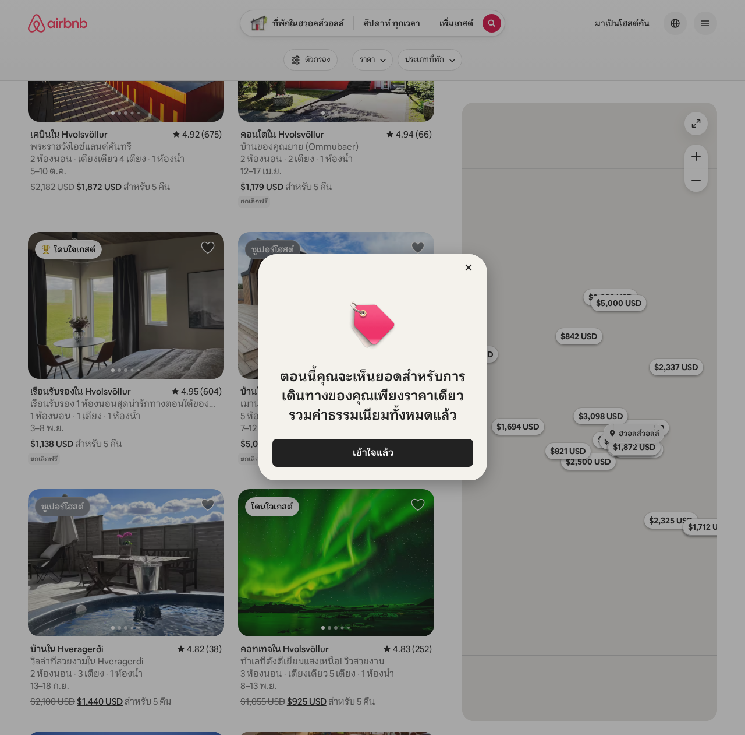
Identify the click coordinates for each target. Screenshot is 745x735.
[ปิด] (468, 267)
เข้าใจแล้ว (372, 452)
